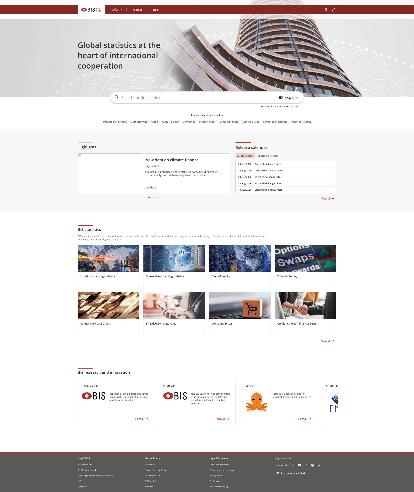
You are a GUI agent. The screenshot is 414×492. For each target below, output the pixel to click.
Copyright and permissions (222, 470)
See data (150, 187)
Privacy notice (216, 475)
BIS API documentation (88, 470)
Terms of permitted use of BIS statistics (95, 475)
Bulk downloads (85, 464)
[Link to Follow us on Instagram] (318, 465)
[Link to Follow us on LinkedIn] (293, 465)
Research (149, 486)
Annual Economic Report (156, 470)
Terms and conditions (219, 464)
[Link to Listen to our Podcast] (312, 465)
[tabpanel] (285, 175)
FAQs (80, 481)
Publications (150, 464)
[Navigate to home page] (91, 9)
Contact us (82, 486)
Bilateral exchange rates (268, 164)
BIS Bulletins (150, 481)
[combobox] (197, 97)
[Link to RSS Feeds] (306, 465)
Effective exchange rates (268, 176)
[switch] (298, 106)
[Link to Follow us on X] (286, 465)
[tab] (245, 155)
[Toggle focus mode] (333, 9)
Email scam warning (219, 486)
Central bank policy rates (268, 170)
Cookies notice (216, 481)
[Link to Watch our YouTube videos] (299, 465)
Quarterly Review (152, 475)
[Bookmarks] (325, 9)
